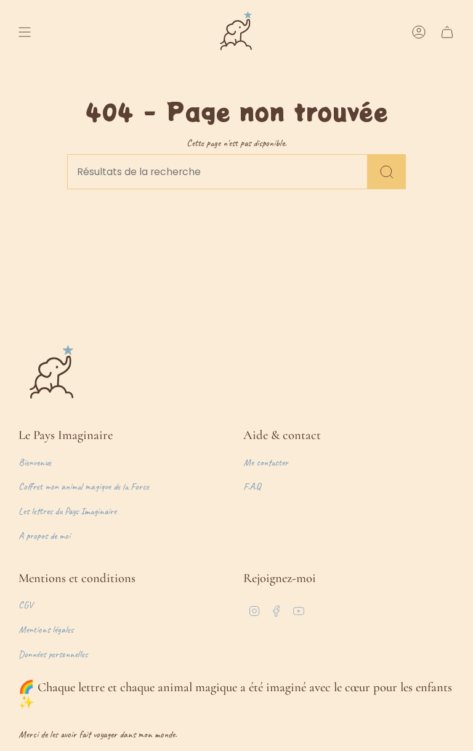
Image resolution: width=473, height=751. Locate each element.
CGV (25, 605)
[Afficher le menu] (24, 32)
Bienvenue (34, 462)
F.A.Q (252, 486)
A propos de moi (44, 536)
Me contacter (265, 462)
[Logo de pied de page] (52, 374)
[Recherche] (387, 171)
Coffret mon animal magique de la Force (83, 486)
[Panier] (447, 32)
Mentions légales (45, 629)
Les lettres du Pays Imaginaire (67, 511)
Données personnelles (52, 654)
